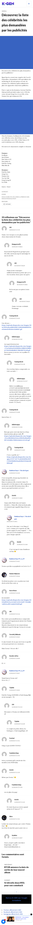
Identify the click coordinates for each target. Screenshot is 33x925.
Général (4, 11)
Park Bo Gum (25, 197)
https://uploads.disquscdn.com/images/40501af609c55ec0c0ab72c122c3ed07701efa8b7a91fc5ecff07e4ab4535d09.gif (16, 602)
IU (14, 197)
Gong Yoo (9, 197)
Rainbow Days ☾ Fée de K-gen (19, 470)
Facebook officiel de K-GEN (13, 912)
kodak (4, 194)
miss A (18, 197)
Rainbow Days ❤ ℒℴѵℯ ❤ (16, 559)
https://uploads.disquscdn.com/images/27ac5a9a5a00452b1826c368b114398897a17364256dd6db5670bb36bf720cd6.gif (17, 348)
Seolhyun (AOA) (7, 198)
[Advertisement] (16, 52)
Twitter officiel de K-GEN (12, 910)
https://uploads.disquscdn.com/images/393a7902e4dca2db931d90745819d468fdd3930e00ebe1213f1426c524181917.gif (16, 327)
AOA (3, 197)
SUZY (14, 198)
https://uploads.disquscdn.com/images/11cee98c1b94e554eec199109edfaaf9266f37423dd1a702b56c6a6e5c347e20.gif (17, 438)
